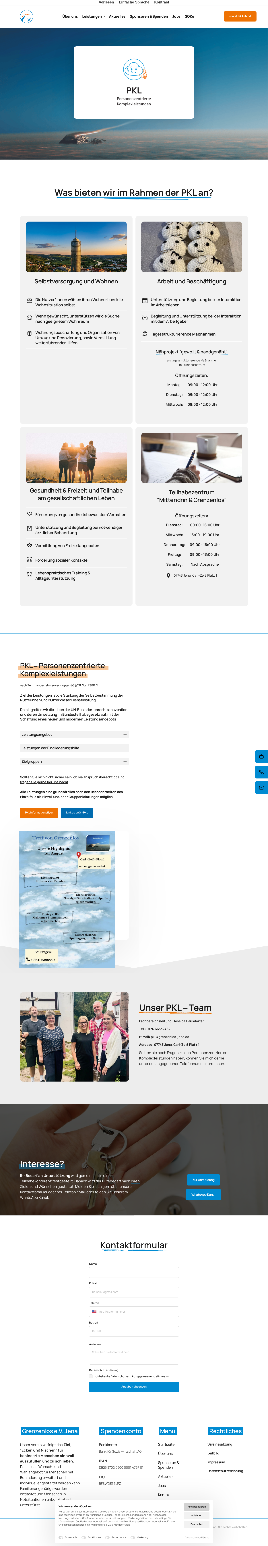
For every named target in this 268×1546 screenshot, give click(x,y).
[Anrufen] (261, 772)
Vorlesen (106, 2)
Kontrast (161, 2)
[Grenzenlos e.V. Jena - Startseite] (26, 16)
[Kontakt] (261, 787)
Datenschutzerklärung (197, 1537)
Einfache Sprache (134, 2)
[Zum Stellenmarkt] (261, 756)
